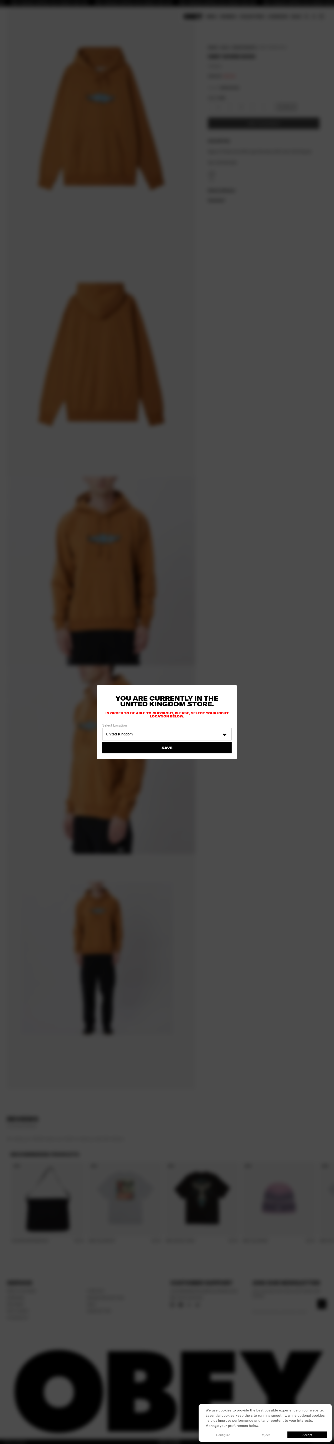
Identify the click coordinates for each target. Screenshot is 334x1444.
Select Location (114, 725)
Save (167, 748)
